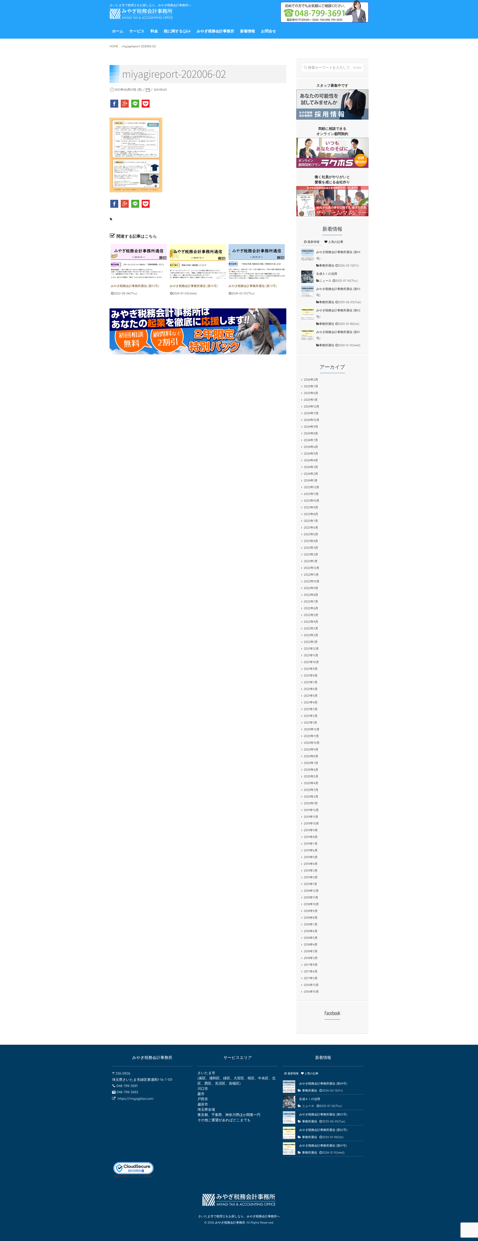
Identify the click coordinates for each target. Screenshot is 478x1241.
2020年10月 (311, 743)
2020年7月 (311, 763)
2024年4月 (311, 460)
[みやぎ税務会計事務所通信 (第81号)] (307, 335)
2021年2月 (311, 716)
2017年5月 (310, 978)
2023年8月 (311, 514)
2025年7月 (311, 386)
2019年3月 (310, 870)
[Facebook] (114, 104)
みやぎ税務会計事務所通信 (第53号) (135, 286)
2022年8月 (311, 595)
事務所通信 (326, 265)
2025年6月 (311, 393)
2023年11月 (311, 494)
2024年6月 (311, 447)
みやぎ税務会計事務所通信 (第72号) (253, 286)
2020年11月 (311, 736)
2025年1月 (310, 400)
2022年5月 (311, 615)
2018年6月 (310, 931)
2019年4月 (310, 864)
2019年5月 (310, 857)
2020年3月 (311, 790)
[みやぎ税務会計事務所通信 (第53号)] (139, 261)
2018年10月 (311, 904)
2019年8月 (310, 837)
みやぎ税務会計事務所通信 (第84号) (323, 1083)
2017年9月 (310, 964)
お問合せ (268, 31)
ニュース (325, 280)
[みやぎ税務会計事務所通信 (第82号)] (307, 313)
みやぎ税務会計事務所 (215, 31)
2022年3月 (311, 628)
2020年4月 (311, 783)
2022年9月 (311, 588)
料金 (154, 31)
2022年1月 (311, 642)
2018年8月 (310, 917)
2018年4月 (310, 944)
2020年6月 (311, 769)
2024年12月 (311, 406)
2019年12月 (311, 810)
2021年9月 (311, 669)
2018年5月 (310, 938)
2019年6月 (310, 850)
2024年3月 (311, 467)
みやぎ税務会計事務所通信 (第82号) (323, 1130)
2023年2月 (311, 554)
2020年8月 (311, 756)
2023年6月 (311, 527)
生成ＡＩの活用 (326, 274)
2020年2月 (311, 796)
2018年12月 (311, 891)
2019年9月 (311, 830)
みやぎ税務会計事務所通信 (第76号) (194, 286)
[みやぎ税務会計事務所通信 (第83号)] (307, 292)
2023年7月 (311, 521)
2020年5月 (311, 776)
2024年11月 (311, 413)
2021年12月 (311, 648)
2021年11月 (311, 655)
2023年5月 (311, 534)
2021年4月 (310, 702)
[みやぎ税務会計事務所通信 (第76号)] (198, 261)
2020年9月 (311, 749)
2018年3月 (310, 951)
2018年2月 (310, 958)
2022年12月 (311, 568)
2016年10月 (311, 991)
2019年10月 (311, 823)
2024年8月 (311, 433)
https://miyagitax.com (135, 1098)
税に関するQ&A (177, 31)
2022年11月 (311, 574)
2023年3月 (311, 548)
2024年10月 (311, 420)
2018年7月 (310, 924)
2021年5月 (310, 695)
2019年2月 (311, 877)
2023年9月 (311, 507)
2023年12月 (311, 487)
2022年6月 (311, 608)
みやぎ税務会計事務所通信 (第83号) (323, 1114)
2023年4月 (311, 541)
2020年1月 (311, 803)
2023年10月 (311, 500)
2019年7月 (310, 843)
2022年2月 (311, 635)
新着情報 (247, 31)
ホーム (117, 31)
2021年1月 (310, 722)
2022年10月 (311, 581)
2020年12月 (311, 729)
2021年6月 (310, 689)
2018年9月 (310, 911)
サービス (137, 31)
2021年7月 (310, 682)
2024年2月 (311, 474)
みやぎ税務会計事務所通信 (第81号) (323, 1145)
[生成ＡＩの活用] (307, 277)
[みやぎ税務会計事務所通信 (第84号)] (307, 255)
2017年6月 (310, 971)
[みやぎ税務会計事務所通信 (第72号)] (257, 261)
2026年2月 (311, 379)
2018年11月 (311, 897)
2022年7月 (311, 601)
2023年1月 (310, 561)
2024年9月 (311, 426)
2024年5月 (311, 453)
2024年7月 (311, 440)
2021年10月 (311, 662)
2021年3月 (310, 709)
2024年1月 (310, 480)
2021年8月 (310, 675)
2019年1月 (310, 884)
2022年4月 (311, 621)
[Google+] (125, 104)
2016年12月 (311, 985)
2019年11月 (311, 817)
